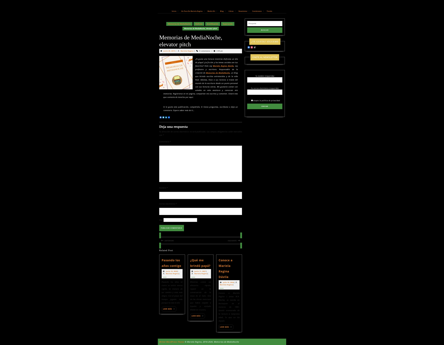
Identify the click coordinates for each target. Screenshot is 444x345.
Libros (231, 11)
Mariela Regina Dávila (223, 66)
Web (161, 220)
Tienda (269, 11)
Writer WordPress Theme (171, 341)
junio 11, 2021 (200, 271)
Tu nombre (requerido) (264, 76)
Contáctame (257, 11)
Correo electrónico (168, 204)
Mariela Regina (187, 51)
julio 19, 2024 (228, 282)
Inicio (174, 11)
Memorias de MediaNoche (179, 24)
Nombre (163, 188)
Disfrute (198, 24)
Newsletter (243, 11)
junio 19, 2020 (171, 271)
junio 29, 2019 (169, 51)
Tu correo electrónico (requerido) (265, 88)
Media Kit (211, 11)
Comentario (165, 141)
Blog (222, 11)
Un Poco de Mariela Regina (192, 11)
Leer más (167, 309)
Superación (228, 24)
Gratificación (212, 24)
